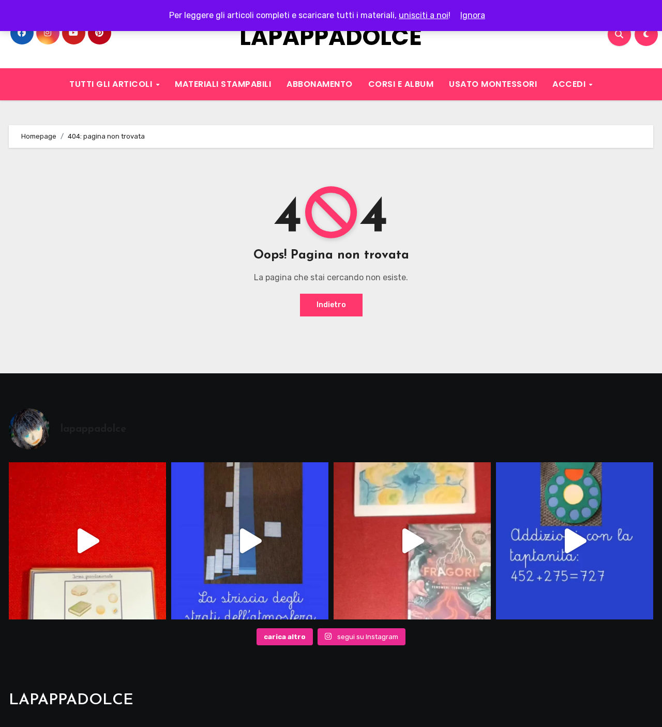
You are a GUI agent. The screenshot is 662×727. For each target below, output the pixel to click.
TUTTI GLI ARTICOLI (112, 84)
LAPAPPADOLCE (330, 37)
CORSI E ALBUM (401, 84)
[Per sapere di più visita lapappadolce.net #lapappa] (574, 540)
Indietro (331, 304)
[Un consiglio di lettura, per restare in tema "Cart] (412, 540)
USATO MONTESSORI (493, 84)
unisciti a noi (423, 15)
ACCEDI (570, 84)
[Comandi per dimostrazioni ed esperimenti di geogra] (87, 540)
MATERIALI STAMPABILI (223, 84)
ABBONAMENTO (320, 84)
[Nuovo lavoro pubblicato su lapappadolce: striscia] (249, 540)
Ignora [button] (472, 15)
